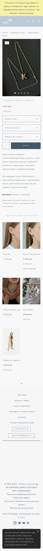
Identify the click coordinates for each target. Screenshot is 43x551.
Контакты (22, 417)
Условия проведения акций (22, 423)
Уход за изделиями (21, 406)
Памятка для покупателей (21, 508)
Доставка (22, 395)
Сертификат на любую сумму (22, 412)
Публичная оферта (21, 497)
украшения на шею (18, 32)
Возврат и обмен (21, 400)
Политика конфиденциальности (21, 494)
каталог (5, 32)
